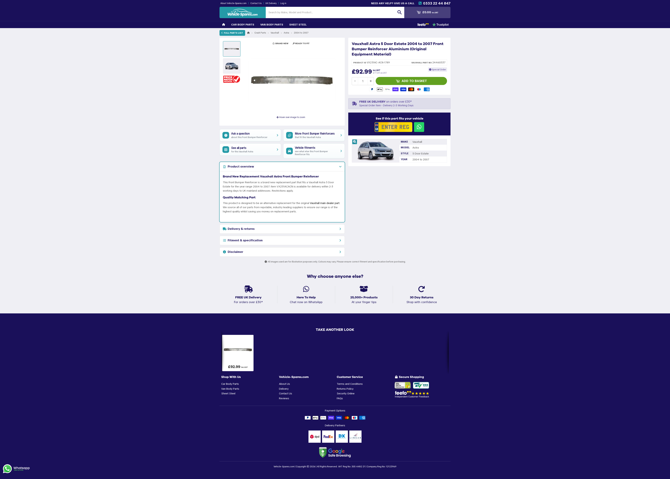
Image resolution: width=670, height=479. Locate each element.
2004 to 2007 (301, 32)
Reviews (284, 398)
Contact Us (256, 3)
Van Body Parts (271, 24)
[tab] (282, 166)
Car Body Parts (242, 24)
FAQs (340, 398)
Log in (283, 3)
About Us (284, 383)
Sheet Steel (298, 24)
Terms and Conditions (350, 383)
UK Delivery (271, 3)
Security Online (346, 393)
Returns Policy (345, 388)
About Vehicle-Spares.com (233, 3)
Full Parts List (233, 33)
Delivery (284, 388)
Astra (286, 32)
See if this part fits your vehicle (399, 118)
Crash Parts (260, 32)
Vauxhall (275, 32)
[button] (231, 79)
